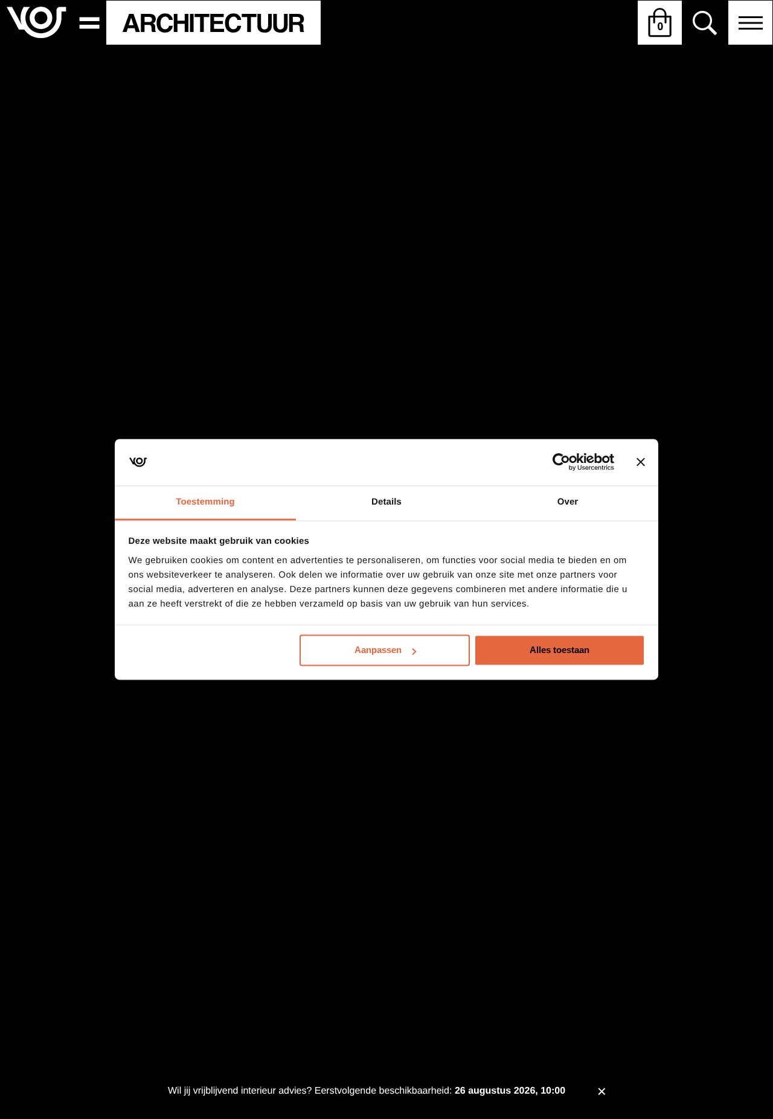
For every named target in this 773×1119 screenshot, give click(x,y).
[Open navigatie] (750, 22)
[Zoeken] (705, 23)
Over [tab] (568, 502)
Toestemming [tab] (205, 502)
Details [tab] (386, 502)
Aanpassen (378, 650)
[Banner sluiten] (641, 462)
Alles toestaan (559, 650)
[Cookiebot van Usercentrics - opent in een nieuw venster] (561, 462)
